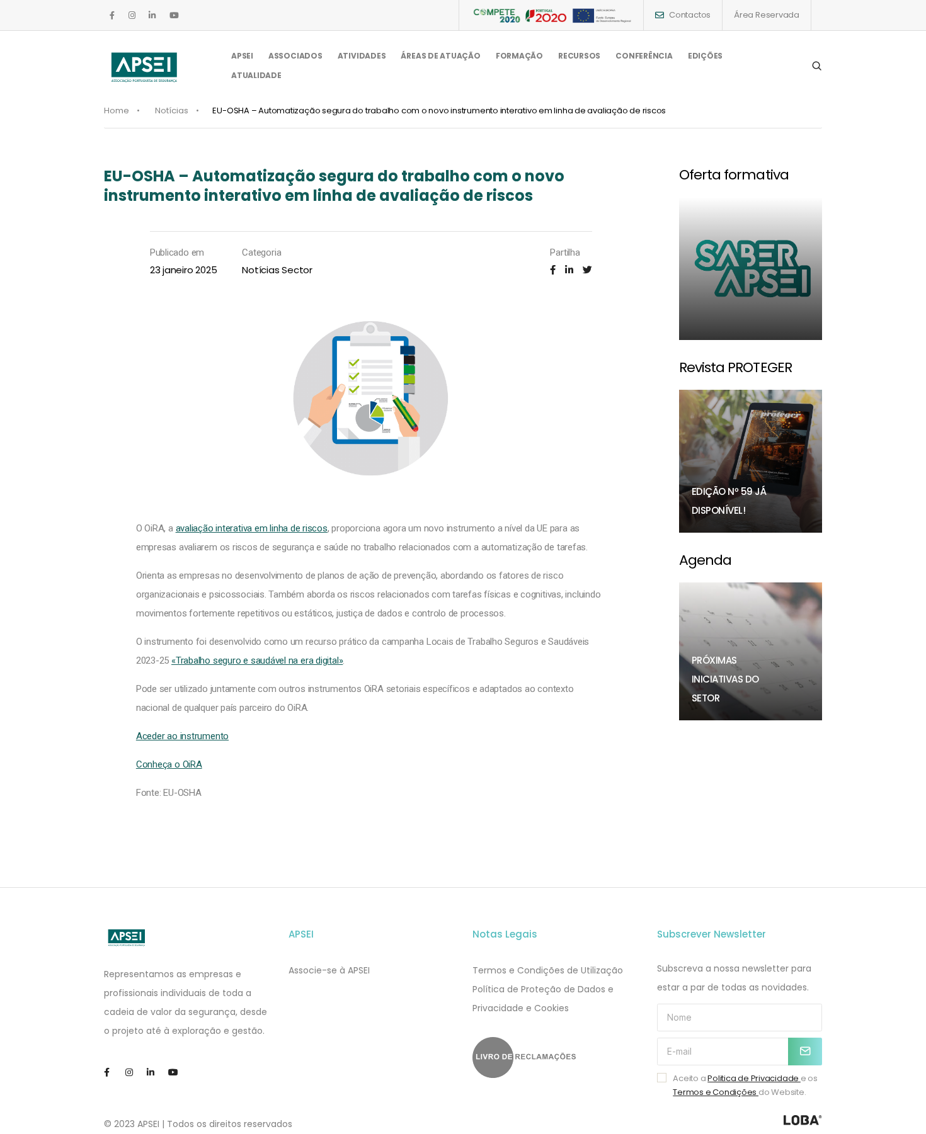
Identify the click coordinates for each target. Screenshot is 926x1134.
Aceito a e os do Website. (745, 1085)
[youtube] (174, 15)
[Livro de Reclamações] (555, 1057)
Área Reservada (766, 15)
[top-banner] (551, 15)
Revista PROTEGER (735, 367)
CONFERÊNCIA (644, 55)
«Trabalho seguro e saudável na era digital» (257, 660)
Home (116, 110)
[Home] (127, 937)
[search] (816, 66)
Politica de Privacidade (754, 1078)
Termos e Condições (715, 1092)
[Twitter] (587, 269)
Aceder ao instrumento (182, 736)
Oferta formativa (734, 174)
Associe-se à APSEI (329, 970)
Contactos (690, 15)
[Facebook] (553, 269)
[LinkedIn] (569, 269)
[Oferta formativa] (751, 269)
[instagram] (132, 15)
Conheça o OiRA (169, 764)
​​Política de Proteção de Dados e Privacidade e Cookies (543, 998)
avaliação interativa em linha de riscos (252, 528)
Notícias (171, 110)
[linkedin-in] (152, 15)
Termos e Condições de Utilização (547, 970)
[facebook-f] (112, 15)
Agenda (705, 560)
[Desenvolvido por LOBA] (803, 1120)
